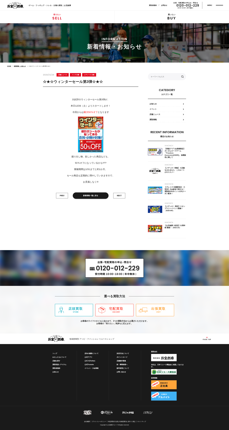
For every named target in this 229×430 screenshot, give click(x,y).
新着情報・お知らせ (20, 66)
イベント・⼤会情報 (92, 368)
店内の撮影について (92, 353)
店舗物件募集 (121, 361)
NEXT (119, 195)
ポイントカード (122, 357)
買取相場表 (153, 5)
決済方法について (123, 353)
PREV (62, 195)
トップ (54, 353)
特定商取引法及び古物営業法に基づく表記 (121, 421)
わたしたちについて (59, 357)
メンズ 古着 (75, 75)
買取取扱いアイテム (59, 364)
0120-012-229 (187, 5)
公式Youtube (89, 364)
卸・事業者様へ (122, 364)
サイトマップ (141, 421)
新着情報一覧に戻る (90, 195)
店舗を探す (56, 361)
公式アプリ (88, 357)
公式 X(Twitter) (90, 361)
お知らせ (153, 104)
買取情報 (153, 119)
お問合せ (164, 5)
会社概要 (87, 421)
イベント (153, 109)
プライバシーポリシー (99, 421)
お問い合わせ (121, 372)
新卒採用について (123, 368)
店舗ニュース (62, 75)
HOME (9, 66)
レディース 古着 (89, 75)
